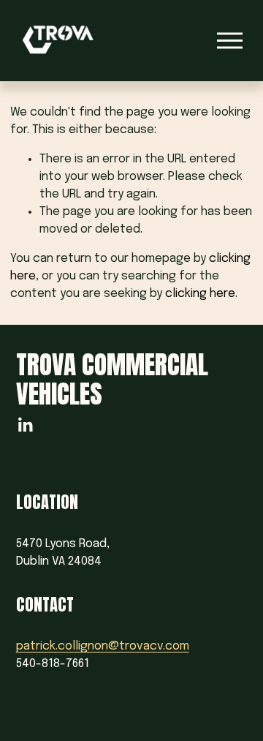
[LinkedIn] (25, 425)
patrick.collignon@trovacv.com (102, 646)
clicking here (200, 293)
